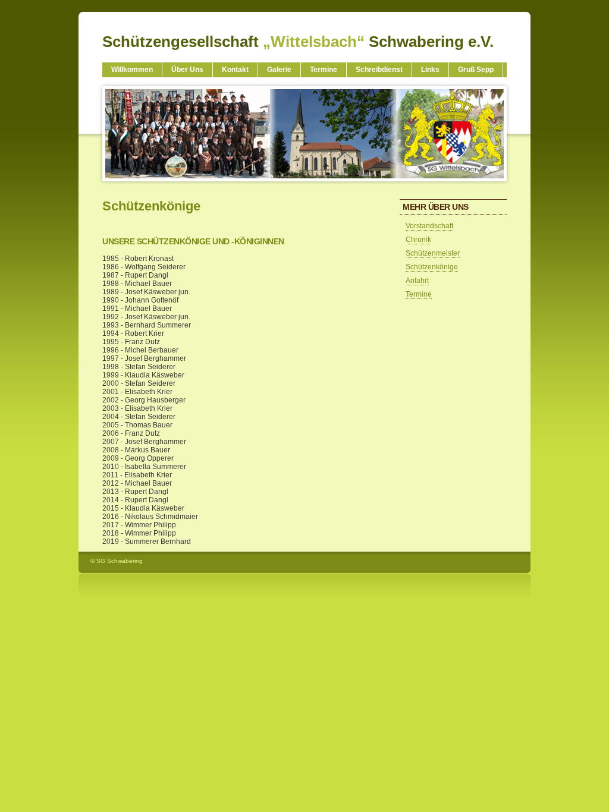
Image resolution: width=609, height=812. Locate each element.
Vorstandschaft (429, 226)
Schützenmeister (433, 253)
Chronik (418, 239)
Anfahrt (417, 280)
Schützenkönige (432, 267)
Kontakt (235, 69)
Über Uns (187, 69)
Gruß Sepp (476, 69)
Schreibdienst (379, 69)
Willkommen (132, 69)
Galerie (279, 69)
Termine (323, 69)
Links (430, 69)
